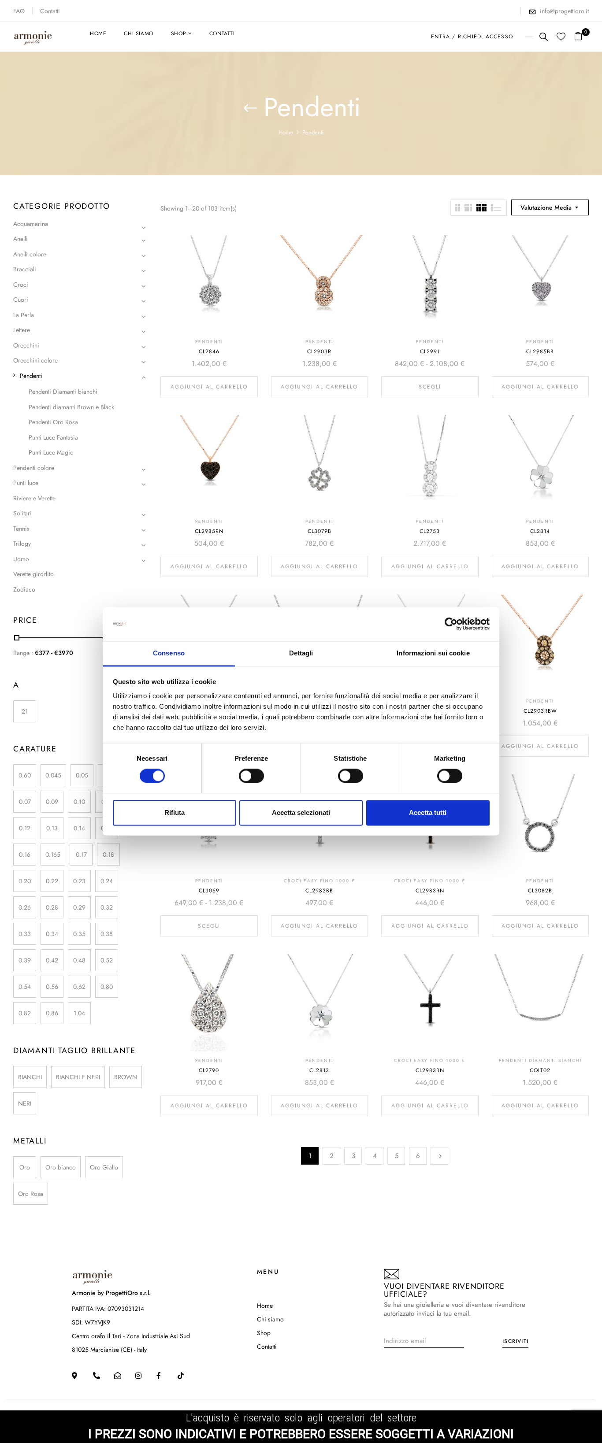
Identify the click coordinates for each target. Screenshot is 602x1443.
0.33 (25, 933)
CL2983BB (319, 891)
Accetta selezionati (301, 812)
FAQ (19, 11)
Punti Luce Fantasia (53, 437)
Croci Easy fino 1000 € (319, 880)
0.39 (25, 960)
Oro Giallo (104, 1167)
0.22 (52, 881)
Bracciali (24, 269)
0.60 (25, 775)
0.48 (79, 960)
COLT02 (540, 1070)
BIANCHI (30, 1077)
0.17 (81, 854)
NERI (24, 1103)
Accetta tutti (427, 812)
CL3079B (319, 531)
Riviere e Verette (34, 498)
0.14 (79, 828)
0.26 (25, 907)
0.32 (106, 907)
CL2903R (319, 351)
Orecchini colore (35, 360)
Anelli (20, 238)
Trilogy (22, 543)
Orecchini (26, 345)
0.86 (52, 1013)
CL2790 (209, 1070)
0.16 (24, 854)
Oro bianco (60, 1167)
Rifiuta (174, 812)
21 (25, 711)
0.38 (106, 933)
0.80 (106, 986)
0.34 (52, 933)
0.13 (52, 828)
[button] (581, 36)
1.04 (79, 1013)
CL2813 (319, 1070)
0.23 (79, 881)
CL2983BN (430, 1070)
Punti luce (25, 482)
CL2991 (430, 351)
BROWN (125, 1077)
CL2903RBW (540, 711)
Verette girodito (33, 574)
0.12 (24, 828)
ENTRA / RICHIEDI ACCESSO (472, 37)
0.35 (79, 933)
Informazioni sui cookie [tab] (433, 653)
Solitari (22, 513)
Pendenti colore (33, 467)
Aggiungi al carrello (209, 387)
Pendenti (31, 375)
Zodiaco (24, 589)
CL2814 (540, 531)
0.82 (25, 1013)
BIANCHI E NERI (78, 1077)
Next (439, 1156)
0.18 (108, 854)
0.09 (52, 801)
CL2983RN (430, 891)
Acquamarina (30, 223)
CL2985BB (540, 351)
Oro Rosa (30, 1193)
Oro (24, 1167)
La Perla (23, 315)
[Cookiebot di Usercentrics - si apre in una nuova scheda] (451, 624)
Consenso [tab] (169, 653)
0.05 (82, 775)
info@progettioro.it (564, 11)
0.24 (106, 881)
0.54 (25, 986)
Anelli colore (29, 254)
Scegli (430, 387)
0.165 (52, 854)
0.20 (25, 881)
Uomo (21, 559)
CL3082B (540, 891)
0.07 (25, 801)
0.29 (79, 907)
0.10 (79, 801)
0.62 (79, 986)
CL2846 (209, 351)
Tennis (21, 528)
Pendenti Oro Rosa (53, 422)
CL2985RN (209, 531)
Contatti (50, 11)
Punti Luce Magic (51, 452)
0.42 (52, 960)
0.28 (52, 907)
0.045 (53, 775)
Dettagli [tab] (301, 653)
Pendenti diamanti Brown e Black (71, 407)
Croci (20, 284)
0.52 (106, 960)
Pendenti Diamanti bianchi (63, 391)
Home (286, 132)
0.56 (52, 986)
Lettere (21, 330)
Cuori (20, 299)
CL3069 (209, 891)
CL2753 (430, 531)
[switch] (251, 776)
